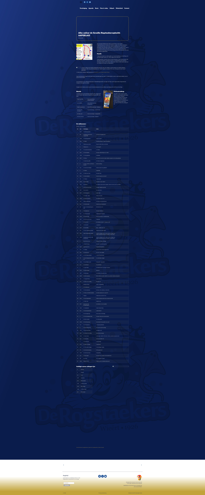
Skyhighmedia (139, 493)
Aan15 (133, 493)
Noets (96, 8)
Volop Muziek (101, 447)
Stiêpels (112, 8)
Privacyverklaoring (102, 493)
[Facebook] (85, 2)
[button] (81, 2)
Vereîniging (83, 8)
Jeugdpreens (85, 447)
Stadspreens (95, 447)
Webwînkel (119, 8)
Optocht (90, 447)
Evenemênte (79, 447)
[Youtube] (90, 2)
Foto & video (104, 8)
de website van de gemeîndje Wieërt (102, 72)
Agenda (91, 8)
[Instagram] (87, 2)
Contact (126, 8)
